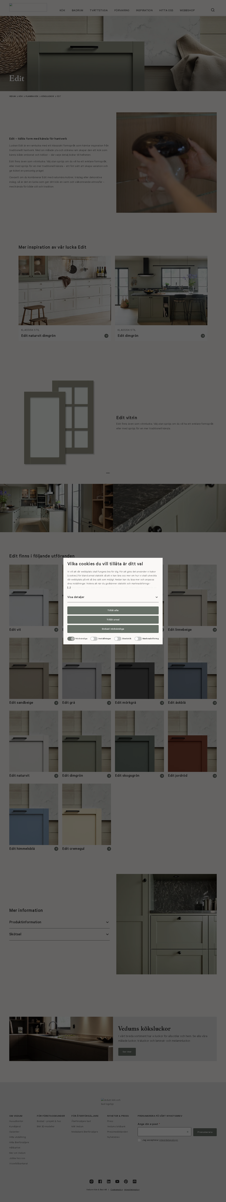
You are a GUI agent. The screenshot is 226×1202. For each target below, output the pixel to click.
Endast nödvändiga (113, 629)
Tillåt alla (113, 610)
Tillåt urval (113, 619)
